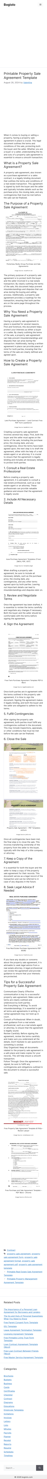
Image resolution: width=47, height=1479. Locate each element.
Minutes (7, 1429)
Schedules (8, 1452)
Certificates (9, 1391)
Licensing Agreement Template (18, 1334)
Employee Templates (14, 1410)
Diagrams (8, 1402)
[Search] (39, 1468)
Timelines (8, 1455)
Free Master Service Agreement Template (23, 1357)
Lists (6, 1425)
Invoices (8, 1417)
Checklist (8, 1395)
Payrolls (7, 1433)
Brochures (8, 1376)
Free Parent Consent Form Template (21, 1322)
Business (8, 1383)
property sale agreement (19, 1253)
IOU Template (10, 1326)
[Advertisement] (23, 38)
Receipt (7, 1440)
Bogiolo (9, 4)
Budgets (8, 1379)
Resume (7, 1448)
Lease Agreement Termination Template (22, 1330)
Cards (6, 1387)
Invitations (9, 1414)
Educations (9, 1406)
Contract (11, 1250)
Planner (7, 1436)
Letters (7, 1421)
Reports (7, 1444)
